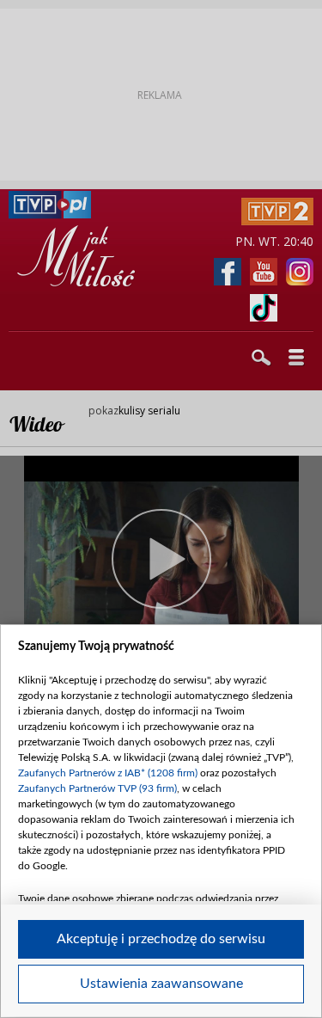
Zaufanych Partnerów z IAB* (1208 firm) (107, 773)
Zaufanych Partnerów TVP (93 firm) (97, 788)
